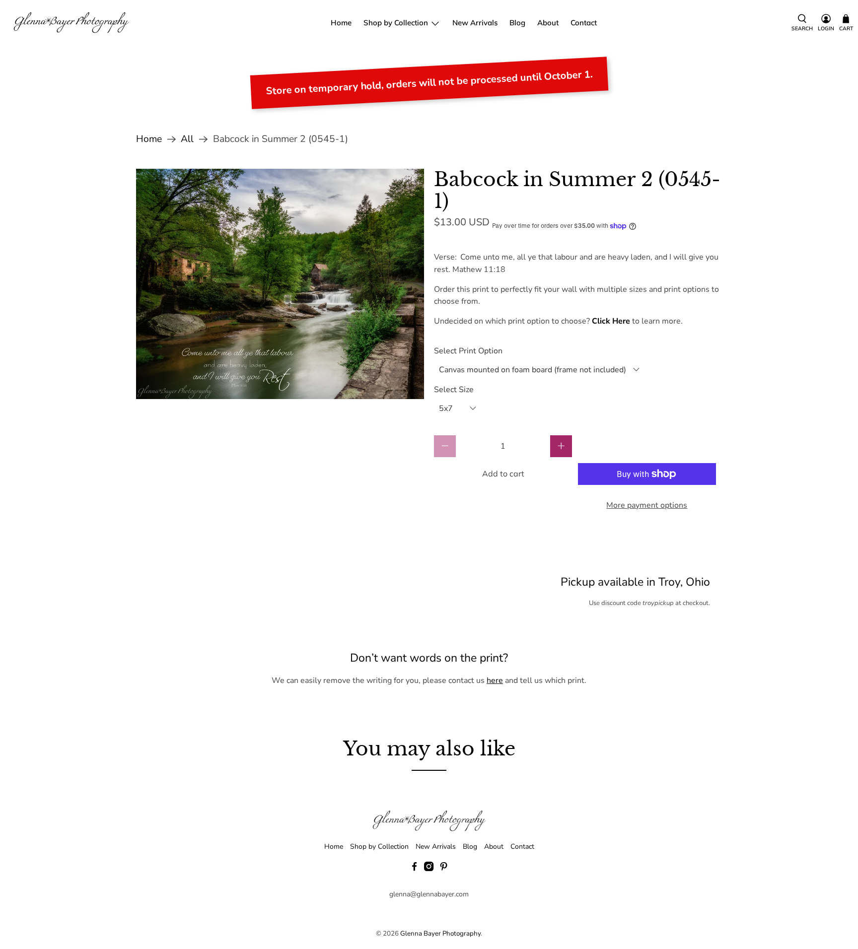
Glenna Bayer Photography (440, 933)
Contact (584, 22)
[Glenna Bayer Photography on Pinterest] (443, 869)
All (187, 139)
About (548, 22)
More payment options (646, 505)
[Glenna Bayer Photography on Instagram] (428, 869)
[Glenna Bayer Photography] (72, 23)
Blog (517, 22)
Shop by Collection (395, 22)
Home (341, 22)
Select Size (454, 389)
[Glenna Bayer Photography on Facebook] (414, 869)
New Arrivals (475, 22)
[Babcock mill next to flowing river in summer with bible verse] (280, 284)
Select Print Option (468, 350)
